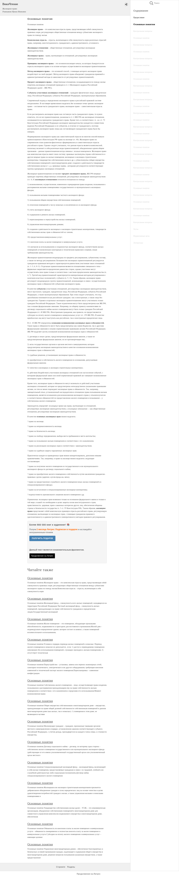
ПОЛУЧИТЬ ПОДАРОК (42, 538)
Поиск (154, 3)
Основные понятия (40, 578)
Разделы (71, 867)
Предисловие (138, 17)
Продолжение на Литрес (42, 556)
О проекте (60, 867)
